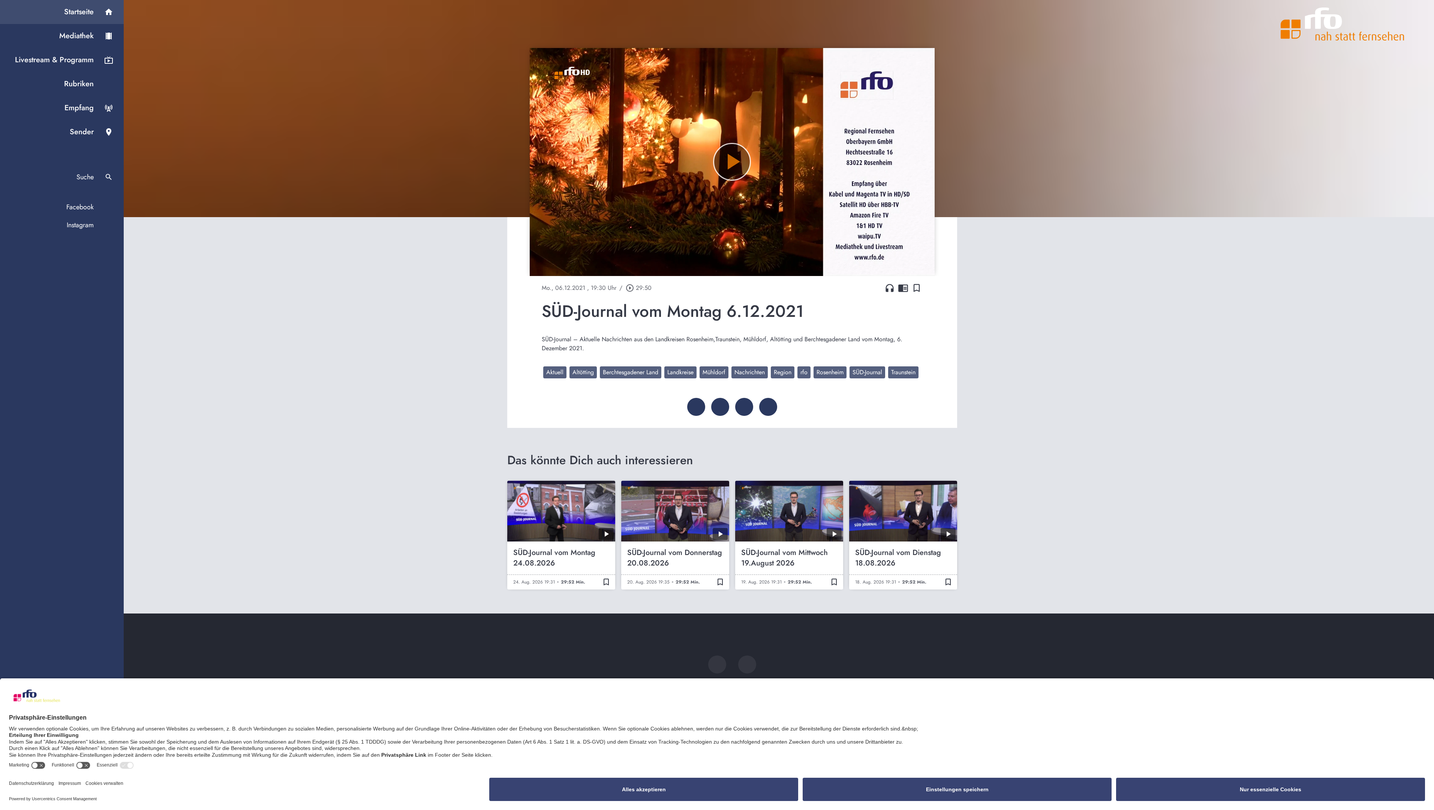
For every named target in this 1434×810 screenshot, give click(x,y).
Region (782, 372)
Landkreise (680, 372)
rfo (804, 372)
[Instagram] (747, 665)
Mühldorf (714, 372)
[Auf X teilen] (720, 407)
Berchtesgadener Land (630, 372)
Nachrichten (749, 372)
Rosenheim (830, 372)
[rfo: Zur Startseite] (1342, 24)
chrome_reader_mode (903, 288)
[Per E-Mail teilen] (768, 407)
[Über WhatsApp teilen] (744, 407)
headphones (889, 288)
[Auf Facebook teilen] (696, 407)
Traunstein (903, 372)
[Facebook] (717, 665)
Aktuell (554, 372)
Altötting (583, 372)
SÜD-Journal (867, 372)
